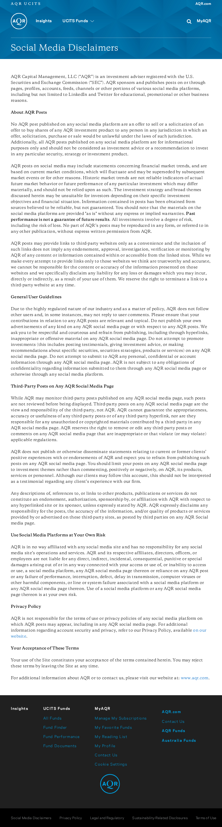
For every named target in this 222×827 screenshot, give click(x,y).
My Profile (105, 746)
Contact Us (106, 755)
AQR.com (203, 4)
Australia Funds (179, 741)
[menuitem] (43, 24)
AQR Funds (173, 731)
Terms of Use (206, 818)
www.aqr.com (194, 678)
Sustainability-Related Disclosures (160, 818)
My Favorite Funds (113, 728)
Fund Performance (61, 737)
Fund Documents (60, 746)
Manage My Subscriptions (121, 718)
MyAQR (204, 21)
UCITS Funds (56, 709)
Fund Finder (55, 728)
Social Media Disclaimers (31, 818)
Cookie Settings (111, 764)
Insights (19, 709)
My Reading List (111, 737)
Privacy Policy (71, 818)
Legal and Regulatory (107, 818)
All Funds (52, 718)
